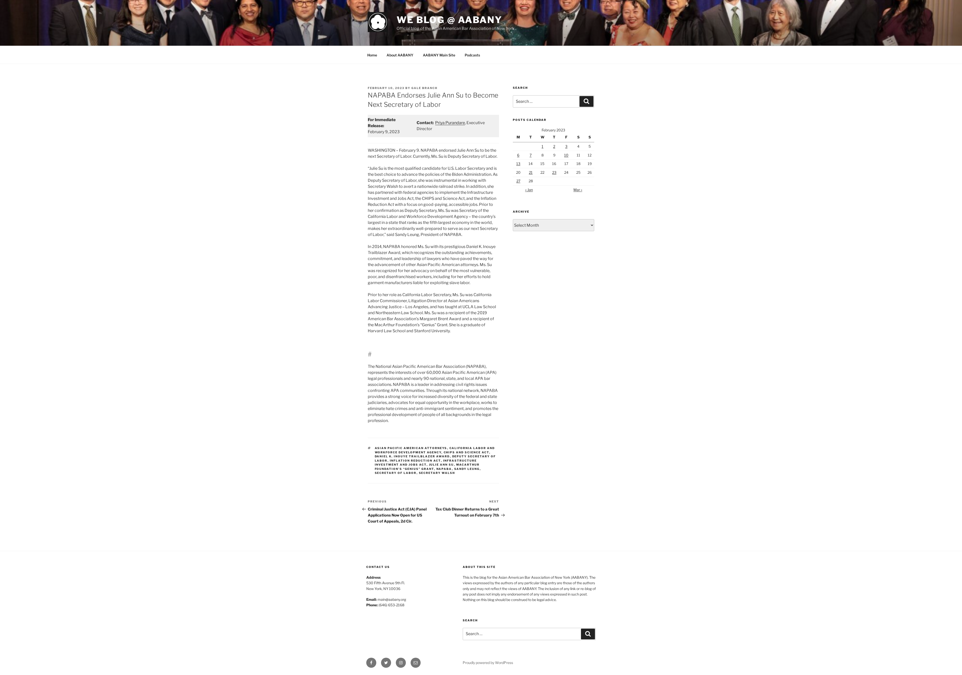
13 (518, 163)
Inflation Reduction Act (415, 460)
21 (531, 172)
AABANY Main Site (439, 55)
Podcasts (472, 55)
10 (566, 155)
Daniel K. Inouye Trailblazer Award (412, 456)
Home (372, 55)
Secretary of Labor (396, 473)
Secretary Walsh (437, 473)
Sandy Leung (467, 469)
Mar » (577, 190)
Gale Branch (424, 88)
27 (518, 181)
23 (554, 172)
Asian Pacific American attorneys (411, 448)
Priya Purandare (450, 122)
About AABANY (400, 55)
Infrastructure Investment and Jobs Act (426, 463)
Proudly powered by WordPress (488, 662)
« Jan (529, 190)
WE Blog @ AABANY (449, 19)
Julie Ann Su (441, 464)
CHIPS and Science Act (466, 452)
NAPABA (444, 469)
